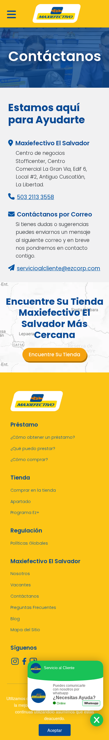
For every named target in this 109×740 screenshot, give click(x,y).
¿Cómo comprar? (29, 459)
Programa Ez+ (24, 512)
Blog (15, 619)
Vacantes (20, 585)
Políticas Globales (29, 543)
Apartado (20, 501)
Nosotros (20, 573)
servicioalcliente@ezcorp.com (58, 268)
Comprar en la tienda (33, 490)
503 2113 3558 (35, 197)
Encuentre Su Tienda (54, 354)
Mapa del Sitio (25, 630)
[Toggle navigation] (10, 13)
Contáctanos (24, 596)
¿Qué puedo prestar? (32, 448)
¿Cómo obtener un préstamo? (42, 437)
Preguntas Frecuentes (33, 607)
